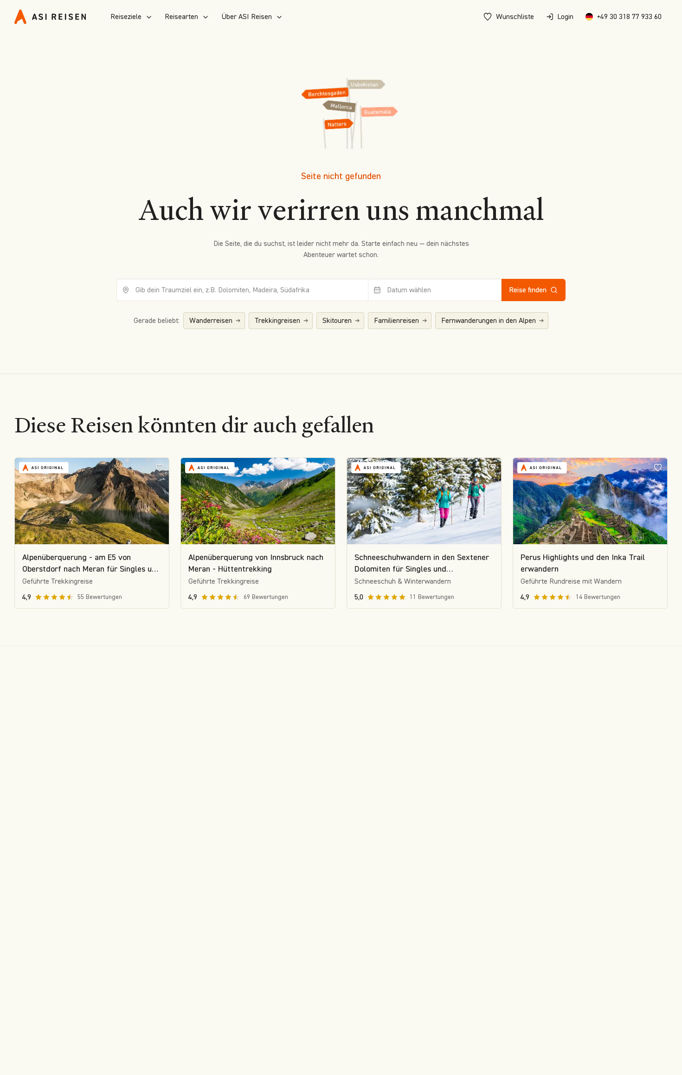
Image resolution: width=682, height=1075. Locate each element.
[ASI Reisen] (50, 16)
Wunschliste (515, 16)
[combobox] (242, 290)
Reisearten (181, 16)
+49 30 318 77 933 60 (629, 16)
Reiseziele (126, 16)
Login (565, 16)
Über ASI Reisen (246, 16)
